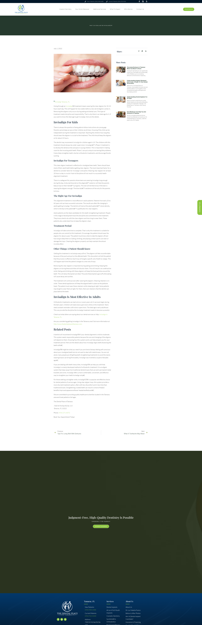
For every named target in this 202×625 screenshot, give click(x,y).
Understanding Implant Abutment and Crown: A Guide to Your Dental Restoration (137, 82)
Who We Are (128, 9)
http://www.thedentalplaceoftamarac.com (68, 324)
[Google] (61, 619)
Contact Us (140, 9)
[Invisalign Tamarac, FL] (62, 102)
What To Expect (115, 9)
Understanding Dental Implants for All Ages (137, 97)
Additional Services (99, 9)
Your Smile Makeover (82, 9)
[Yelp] (65, 619)
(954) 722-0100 (90, 616)
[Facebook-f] (58, 619)
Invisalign (69, 106)
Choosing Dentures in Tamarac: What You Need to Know (136, 67)
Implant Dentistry (65, 9)
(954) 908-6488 (90, 610)
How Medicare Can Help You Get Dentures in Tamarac (136, 112)
